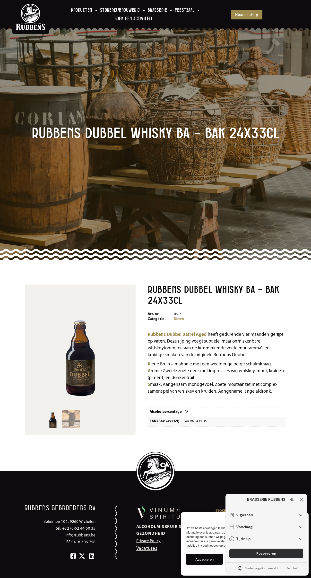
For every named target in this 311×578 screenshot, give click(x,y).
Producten (81, 10)
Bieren (179, 319)
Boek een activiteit (133, 19)
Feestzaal (185, 10)
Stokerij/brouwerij (120, 10)
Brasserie (157, 10)
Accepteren (204, 559)
